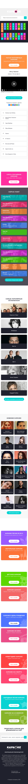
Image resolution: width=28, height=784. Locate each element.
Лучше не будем (20, 432)
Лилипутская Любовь (23, 113)
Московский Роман (23, 144)
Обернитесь (6, 246)
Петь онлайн (14, 65)
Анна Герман (14, 377)
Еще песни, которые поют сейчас (14, 279)
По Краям (21, 492)
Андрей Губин (14, 393)
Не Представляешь (8, 205)
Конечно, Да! (20, 462)
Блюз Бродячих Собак (23, 154)
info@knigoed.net (15, 772)
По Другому (7, 477)
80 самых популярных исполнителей (14, 399)
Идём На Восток (23, 149)
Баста (14, 346)
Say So (4, 233)
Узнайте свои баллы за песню (14, 97)
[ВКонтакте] (9, 105)
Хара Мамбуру (23, 123)
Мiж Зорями (6, 267)
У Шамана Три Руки (8, 274)
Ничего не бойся (7, 219)
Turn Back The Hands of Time (10, 226)
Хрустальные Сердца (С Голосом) (8, 492)
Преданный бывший (7, 432)
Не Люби (20, 447)
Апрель (23, 133)
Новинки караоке (14, 418)
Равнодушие (20, 507)
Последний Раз (6, 239)
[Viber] (15, 105)
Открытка (5, 253)
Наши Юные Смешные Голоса (23, 118)
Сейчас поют (14, 192)
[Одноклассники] (11, 105)
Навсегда (7, 462)
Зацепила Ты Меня (7, 507)
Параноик (5, 260)
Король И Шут (14, 315)
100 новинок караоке (14, 512)
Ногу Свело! (14, 71)
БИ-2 (14, 361)
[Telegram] (19, 105)
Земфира (14, 330)
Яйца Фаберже (23, 128)
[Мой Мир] (13, 105)
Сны (4, 198)
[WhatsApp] (17, 105)
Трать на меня (6, 212)
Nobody (7, 447)
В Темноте (23, 138)
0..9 (2, 34)
